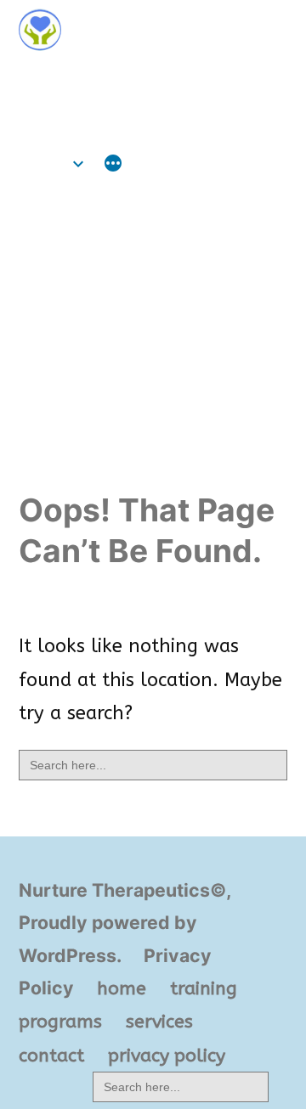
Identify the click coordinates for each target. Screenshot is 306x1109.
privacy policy (166, 1055)
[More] (113, 165)
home (43, 163)
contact (51, 1055)
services (159, 1021)
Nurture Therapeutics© (136, 78)
